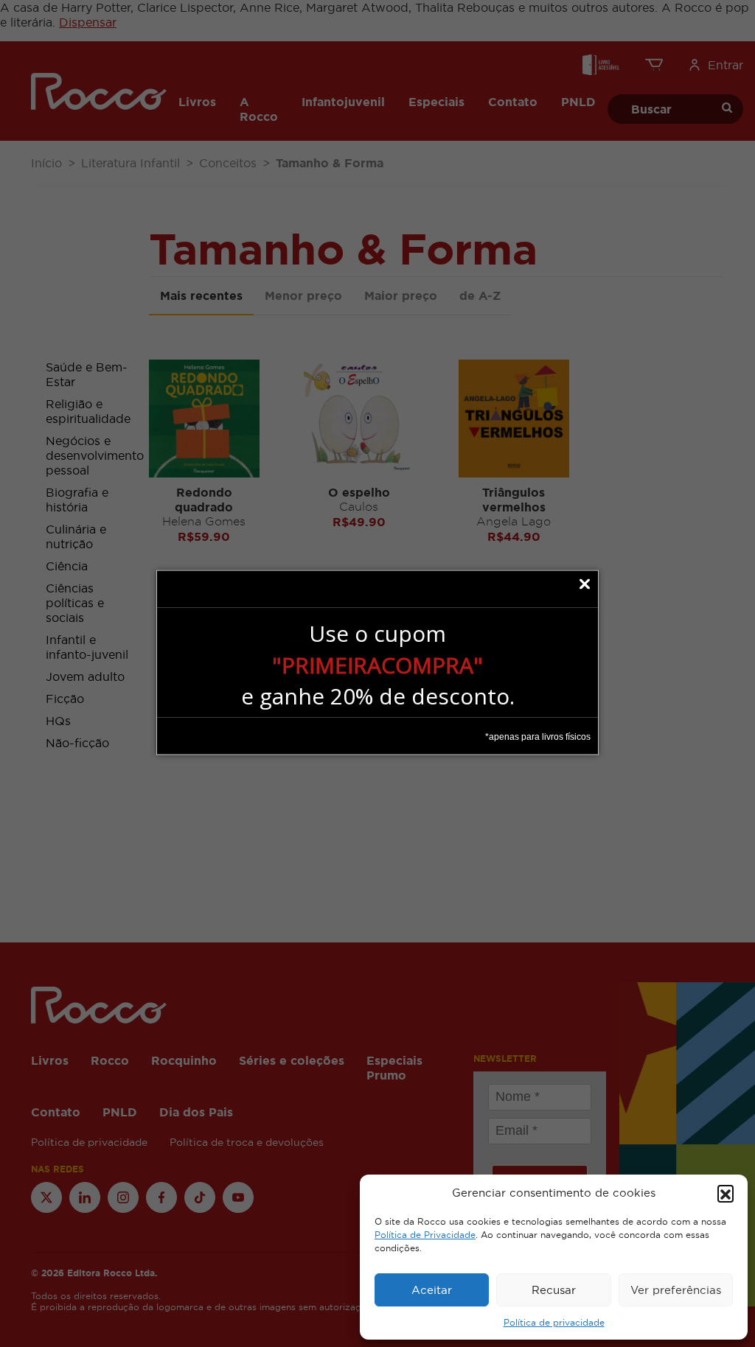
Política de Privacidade (425, 1235)
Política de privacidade (554, 1323)
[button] (725, 1193)
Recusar (554, 1290)
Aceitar (431, 1290)
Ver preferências (675, 1290)
